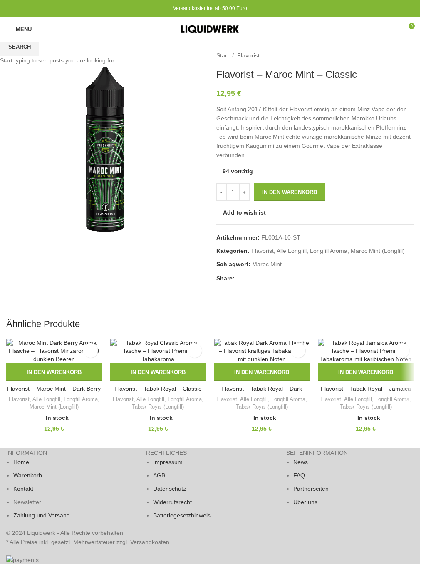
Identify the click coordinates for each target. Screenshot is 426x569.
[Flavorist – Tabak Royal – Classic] (158, 351)
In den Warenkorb (289, 192)
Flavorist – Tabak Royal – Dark (261, 388)
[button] (54, 372)
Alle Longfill (46, 399)
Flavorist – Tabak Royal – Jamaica (366, 388)
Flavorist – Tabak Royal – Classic (157, 388)
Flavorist (19, 399)
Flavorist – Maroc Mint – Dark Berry (54, 388)
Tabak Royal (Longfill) (158, 407)
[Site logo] (210, 28)
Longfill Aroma (81, 399)
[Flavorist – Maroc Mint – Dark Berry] (54, 351)
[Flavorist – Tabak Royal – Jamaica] (366, 351)
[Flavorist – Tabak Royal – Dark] (262, 351)
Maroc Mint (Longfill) (54, 407)
